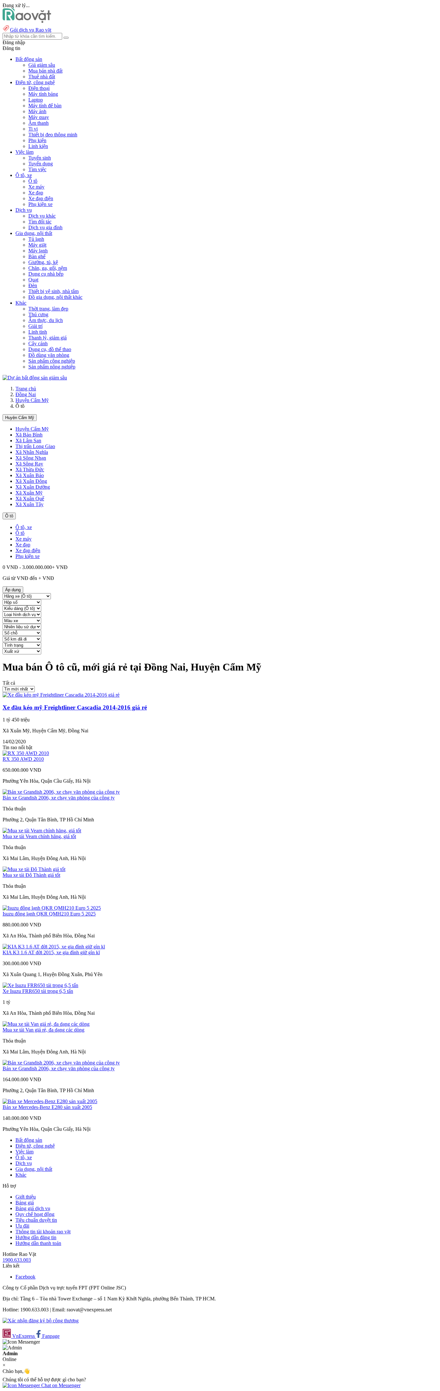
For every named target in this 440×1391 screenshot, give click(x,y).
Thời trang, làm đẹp (48, 308)
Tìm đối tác (40, 221)
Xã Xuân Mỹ (29, 492)
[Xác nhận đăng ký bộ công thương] (41, 1320)
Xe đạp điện (40, 198)
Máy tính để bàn (45, 105)
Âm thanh (38, 123)
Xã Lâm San (28, 440)
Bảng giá (24, 1202)
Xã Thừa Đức (29, 469)
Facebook (25, 1276)
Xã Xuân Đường (32, 487)
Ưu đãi (22, 1226)
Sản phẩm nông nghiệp (51, 366)
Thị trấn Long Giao (35, 446)
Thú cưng (38, 314)
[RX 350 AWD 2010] (26, 753)
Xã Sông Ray (29, 463)
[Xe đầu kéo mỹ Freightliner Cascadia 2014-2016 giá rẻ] (61, 695)
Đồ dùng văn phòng (48, 355)
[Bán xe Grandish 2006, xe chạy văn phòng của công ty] (61, 792)
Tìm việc (37, 169)
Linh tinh (37, 332)
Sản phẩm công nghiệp (51, 361)
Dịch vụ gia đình (45, 227)
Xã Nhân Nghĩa (31, 452)
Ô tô (32, 181)
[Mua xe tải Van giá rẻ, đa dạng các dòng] (46, 1024)
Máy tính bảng (43, 94)
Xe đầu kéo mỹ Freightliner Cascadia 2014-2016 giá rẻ (75, 707)
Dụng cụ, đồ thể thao (49, 349)
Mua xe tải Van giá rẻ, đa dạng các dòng (43, 1030)
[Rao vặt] (27, 21)
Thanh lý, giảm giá (47, 337)
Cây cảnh (38, 343)
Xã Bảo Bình (29, 434)
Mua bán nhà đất (45, 70)
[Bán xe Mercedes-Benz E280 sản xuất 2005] (50, 1101)
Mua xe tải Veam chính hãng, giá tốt (39, 836)
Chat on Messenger (60, 1385)
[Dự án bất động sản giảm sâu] (35, 377)
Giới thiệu (25, 1197)
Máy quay (38, 117)
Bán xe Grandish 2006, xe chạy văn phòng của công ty (59, 797)
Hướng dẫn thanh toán (38, 1243)
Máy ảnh (37, 111)
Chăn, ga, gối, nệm (47, 268)
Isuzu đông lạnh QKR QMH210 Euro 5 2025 (49, 913)
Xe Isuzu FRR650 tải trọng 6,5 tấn (38, 991)
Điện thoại (39, 88)
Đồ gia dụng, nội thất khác (55, 297)
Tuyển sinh (39, 158)
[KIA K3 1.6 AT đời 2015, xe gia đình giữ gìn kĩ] (54, 946)
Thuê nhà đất (41, 76)
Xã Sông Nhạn (30, 458)
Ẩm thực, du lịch (45, 320)
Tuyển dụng (40, 163)
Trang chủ (25, 388)
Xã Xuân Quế (29, 498)
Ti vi (33, 129)
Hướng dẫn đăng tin (35, 1237)
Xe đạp (35, 192)
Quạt (33, 279)
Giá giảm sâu (41, 65)
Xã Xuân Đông (31, 481)
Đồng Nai (25, 394)
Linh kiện (38, 146)
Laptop (35, 100)
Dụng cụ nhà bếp (45, 274)
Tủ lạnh (36, 239)
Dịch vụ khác (42, 216)
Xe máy (36, 187)
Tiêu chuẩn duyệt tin (36, 1220)
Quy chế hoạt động (34, 1214)
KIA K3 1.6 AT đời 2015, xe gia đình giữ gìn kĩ (51, 952)
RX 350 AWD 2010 (23, 759)
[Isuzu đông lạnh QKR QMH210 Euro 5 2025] (52, 908)
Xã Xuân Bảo (29, 475)
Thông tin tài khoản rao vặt (43, 1231)
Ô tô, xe (23, 527)
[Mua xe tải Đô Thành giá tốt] (34, 869)
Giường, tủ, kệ (43, 262)
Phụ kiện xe (40, 204)
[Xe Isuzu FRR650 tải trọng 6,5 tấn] (40, 985)
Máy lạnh (38, 250)
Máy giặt (37, 245)
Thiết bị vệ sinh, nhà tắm (53, 291)
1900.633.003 (17, 1260)
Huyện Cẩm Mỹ (32, 400)
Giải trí (35, 326)
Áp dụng (13, 589)
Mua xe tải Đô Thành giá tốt (31, 875)
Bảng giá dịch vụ (32, 1208)
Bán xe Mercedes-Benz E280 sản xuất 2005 (47, 1107)
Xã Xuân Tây (29, 504)
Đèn (32, 285)
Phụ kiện (37, 140)
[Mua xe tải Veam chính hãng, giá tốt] (42, 830)
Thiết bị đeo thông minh (52, 134)
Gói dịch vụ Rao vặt (30, 30)
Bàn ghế (36, 256)
